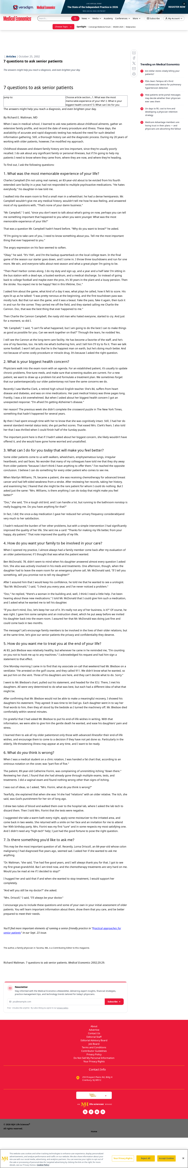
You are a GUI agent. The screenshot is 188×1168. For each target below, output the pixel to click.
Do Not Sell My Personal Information (94, 1058)
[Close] (183, 1158)
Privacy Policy (94, 1054)
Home (94, 1131)
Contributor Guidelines (94, 1051)
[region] (94, 1158)
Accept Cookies (166, 1158)
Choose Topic (61, 26)
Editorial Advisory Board (94, 1040)
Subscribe (113, 1001)
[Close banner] (184, 4)
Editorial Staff (94, 1036)
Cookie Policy (43, 1165)
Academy (108, 18)
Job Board (94, 1043)
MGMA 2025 (118, 27)
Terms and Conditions (94, 1047)
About (94, 1026)
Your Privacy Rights (94, 1061)
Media (95, 18)
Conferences (121, 18)
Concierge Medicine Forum (100, 27)
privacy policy (62, 1008)
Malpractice (131, 27)
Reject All (145, 1158)
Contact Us (94, 1033)
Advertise (94, 1029)
